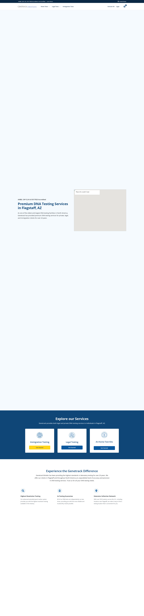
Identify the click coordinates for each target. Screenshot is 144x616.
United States (122, 1)
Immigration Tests (68, 6)
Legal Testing (72, 442)
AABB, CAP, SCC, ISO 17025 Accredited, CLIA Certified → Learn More (35, 1)
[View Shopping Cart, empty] (124, 6)
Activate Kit (111, 6)
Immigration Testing (39, 442)
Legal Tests (55, 6)
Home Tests (44, 6)
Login (117, 6)
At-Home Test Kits (104, 441)
